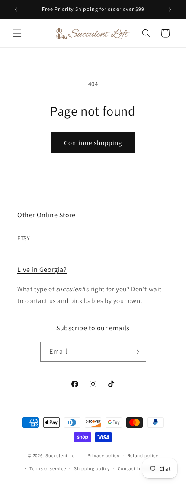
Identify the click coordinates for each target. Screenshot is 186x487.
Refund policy (143, 455)
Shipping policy (92, 468)
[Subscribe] (136, 352)
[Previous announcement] (16, 9)
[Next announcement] (170, 9)
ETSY (23, 238)
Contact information (141, 468)
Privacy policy (103, 455)
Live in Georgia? (42, 269)
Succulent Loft (61, 455)
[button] (17, 33)
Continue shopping (93, 143)
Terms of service (47, 468)
